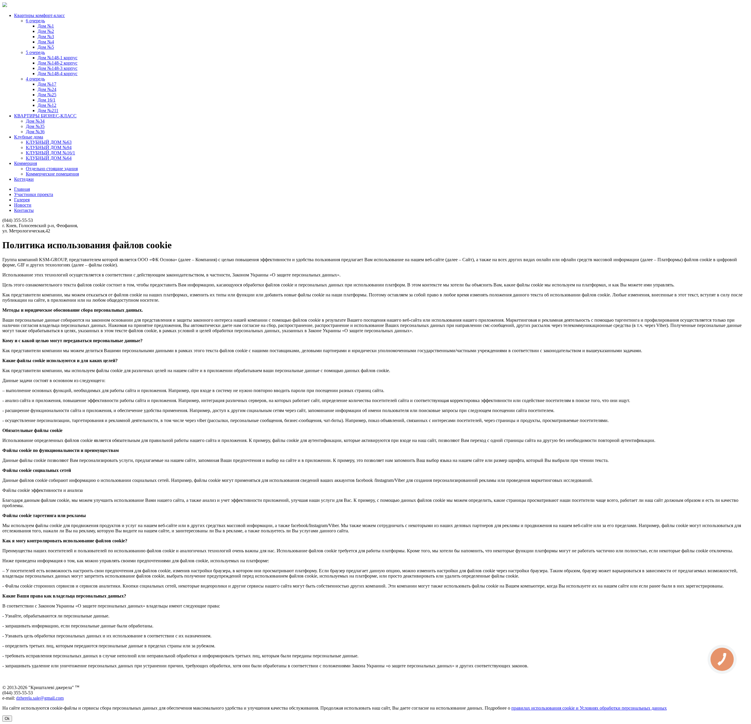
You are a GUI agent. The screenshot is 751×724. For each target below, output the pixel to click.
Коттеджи (24, 179)
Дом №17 (47, 84)
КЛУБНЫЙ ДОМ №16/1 (50, 152)
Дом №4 (46, 41)
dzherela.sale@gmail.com (40, 698)
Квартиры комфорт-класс (39, 15)
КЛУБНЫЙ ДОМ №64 (49, 158)
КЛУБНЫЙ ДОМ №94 (49, 147)
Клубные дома (28, 136)
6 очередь (35, 20)
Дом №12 (47, 105)
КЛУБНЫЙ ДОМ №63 (49, 142)
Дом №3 (46, 36)
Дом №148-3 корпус (57, 68)
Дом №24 (47, 89)
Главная (22, 189)
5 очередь (35, 52)
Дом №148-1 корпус (57, 57)
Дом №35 (35, 126)
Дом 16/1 (46, 99)
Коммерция (25, 163)
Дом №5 (46, 47)
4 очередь (35, 78)
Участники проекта (33, 194)
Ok (7, 718)
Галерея (22, 199)
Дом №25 (47, 94)
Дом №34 (35, 121)
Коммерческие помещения (52, 173)
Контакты (24, 210)
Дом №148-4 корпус (57, 73)
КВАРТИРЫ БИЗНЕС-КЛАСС (45, 115)
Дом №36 (35, 131)
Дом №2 (46, 31)
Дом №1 (46, 25)
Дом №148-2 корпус (57, 62)
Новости (22, 204)
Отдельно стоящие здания (52, 168)
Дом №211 (48, 110)
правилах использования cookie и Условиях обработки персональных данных (589, 708)
